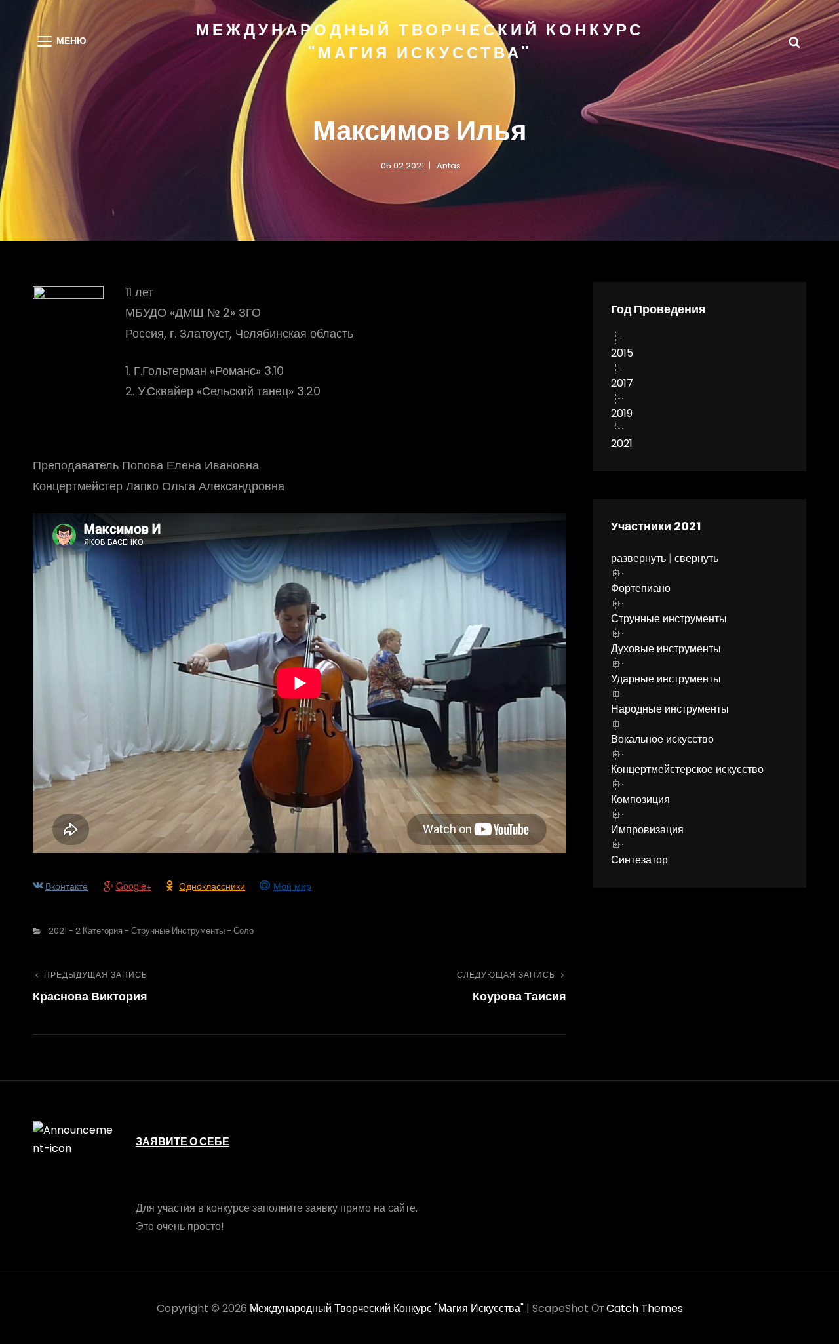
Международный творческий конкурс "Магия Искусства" (387, 1308)
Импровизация (647, 829)
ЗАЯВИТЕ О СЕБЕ (182, 1141)
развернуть (638, 558)
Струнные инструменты (669, 618)
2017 (622, 383)
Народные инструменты (670, 709)
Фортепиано (641, 588)
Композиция (640, 799)
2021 (622, 443)
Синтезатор (639, 859)
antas (449, 165)
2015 (622, 353)
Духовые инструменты (666, 648)
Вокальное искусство (662, 739)
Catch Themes (644, 1308)
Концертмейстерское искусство (687, 769)
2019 (622, 413)
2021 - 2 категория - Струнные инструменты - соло (151, 930)
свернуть (696, 558)
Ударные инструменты (666, 678)
